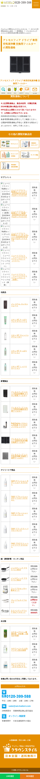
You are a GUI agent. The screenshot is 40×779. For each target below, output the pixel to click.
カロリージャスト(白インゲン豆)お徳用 (19, 649)
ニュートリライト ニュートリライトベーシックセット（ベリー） (19, 258)
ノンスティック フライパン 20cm (19, 569)
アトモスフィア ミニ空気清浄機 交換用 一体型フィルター (19, 456)
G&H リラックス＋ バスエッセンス (19, 529)
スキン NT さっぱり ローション (19, 352)
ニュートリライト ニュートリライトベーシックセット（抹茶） (19, 277)
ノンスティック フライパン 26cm (19, 579)
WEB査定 (30, 776)
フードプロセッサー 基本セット (19, 589)
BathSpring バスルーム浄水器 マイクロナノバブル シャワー (19, 425)
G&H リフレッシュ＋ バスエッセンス (19, 514)
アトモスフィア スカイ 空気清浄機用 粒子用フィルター (19, 409)
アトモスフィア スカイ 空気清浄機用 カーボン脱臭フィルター (19, 393)
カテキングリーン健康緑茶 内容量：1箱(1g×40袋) (19, 633)
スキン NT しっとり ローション (19, 367)
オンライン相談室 (17, 716)
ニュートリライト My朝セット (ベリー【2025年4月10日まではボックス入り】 (19, 192)
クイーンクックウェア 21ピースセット (19, 611)
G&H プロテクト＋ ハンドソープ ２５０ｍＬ (19, 545)
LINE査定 (10, 776)
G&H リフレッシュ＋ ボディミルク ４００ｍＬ (19, 498)
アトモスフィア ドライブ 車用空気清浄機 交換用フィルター (19, 440)
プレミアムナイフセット (19, 601)
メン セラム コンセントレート (19, 305)
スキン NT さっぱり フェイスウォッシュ (19, 320)
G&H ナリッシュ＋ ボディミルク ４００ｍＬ (19, 482)
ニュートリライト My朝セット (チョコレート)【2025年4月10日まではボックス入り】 (20, 236)
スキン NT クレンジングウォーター (20, 336)
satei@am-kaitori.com (20, 706)
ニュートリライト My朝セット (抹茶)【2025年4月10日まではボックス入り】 (19, 214)
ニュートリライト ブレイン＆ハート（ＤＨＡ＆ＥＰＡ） (19, 665)
